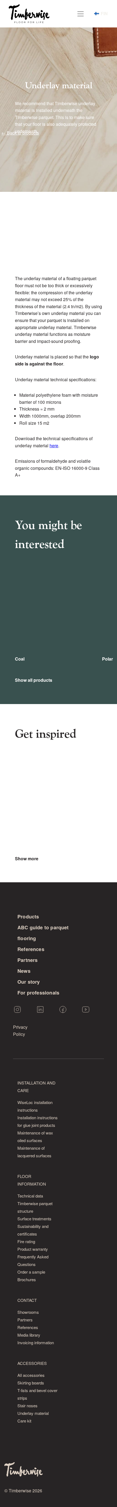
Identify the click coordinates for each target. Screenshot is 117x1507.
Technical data (30, 1196)
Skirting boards (30, 1383)
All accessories (31, 1375)
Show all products (33, 680)
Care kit (24, 1421)
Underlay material (33, 1413)
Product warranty (32, 1249)
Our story (28, 981)
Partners (27, 960)
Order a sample (31, 1272)
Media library (28, 1335)
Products (28, 916)
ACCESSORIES (32, 1363)
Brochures (26, 1279)
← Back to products (20, 133)
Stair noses (27, 1405)
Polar (107, 659)
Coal (19, 659)
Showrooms (28, 1312)
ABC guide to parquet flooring (43, 933)
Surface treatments (34, 1218)
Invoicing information (35, 1342)
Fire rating (26, 1241)
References (30, 949)
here (54, 445)
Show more (26, 859)
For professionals (38, 992)
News (23, 970)
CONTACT (27, 1300)
